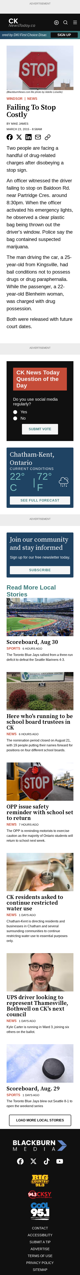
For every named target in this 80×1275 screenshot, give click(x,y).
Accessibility (40, 1235)
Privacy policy (40, 1263)
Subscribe (40, 570)
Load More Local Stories (40, 1120)
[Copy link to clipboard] (47, 137)
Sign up (64, 35)
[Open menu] (75, 22)
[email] (38, 137)
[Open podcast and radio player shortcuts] (56, 22)
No (23, 418)
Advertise (40, 1249)
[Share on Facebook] (10, 137)
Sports (13, 648)
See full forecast (40, 500)
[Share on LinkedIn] (28, 137)
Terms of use (40, 1256)
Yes (24, 412)
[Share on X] (19, 137)
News (32, 98)
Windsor (15, 98)
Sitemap (40, 1270)
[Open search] (65, 22)
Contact (40, 1228)
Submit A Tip (40, 1242)
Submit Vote (40, 429)
